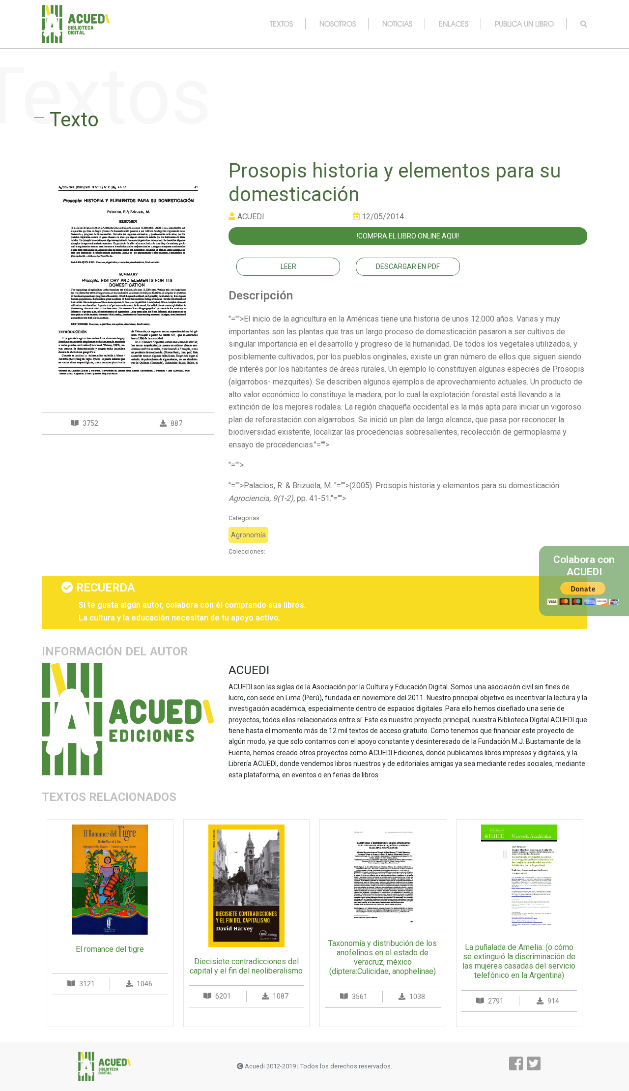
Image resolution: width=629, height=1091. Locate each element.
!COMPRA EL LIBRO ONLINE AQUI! (408, 236)
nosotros (337, 24)
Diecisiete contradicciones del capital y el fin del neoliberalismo (246, 966)
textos (281, 24)
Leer (288, 266)
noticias (397, 24)
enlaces (453, 24)
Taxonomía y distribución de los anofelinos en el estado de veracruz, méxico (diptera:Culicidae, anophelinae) (382, 957)
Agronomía (248, 535)
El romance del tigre (110, 949)
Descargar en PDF (408, 266)
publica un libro (524, 24)
